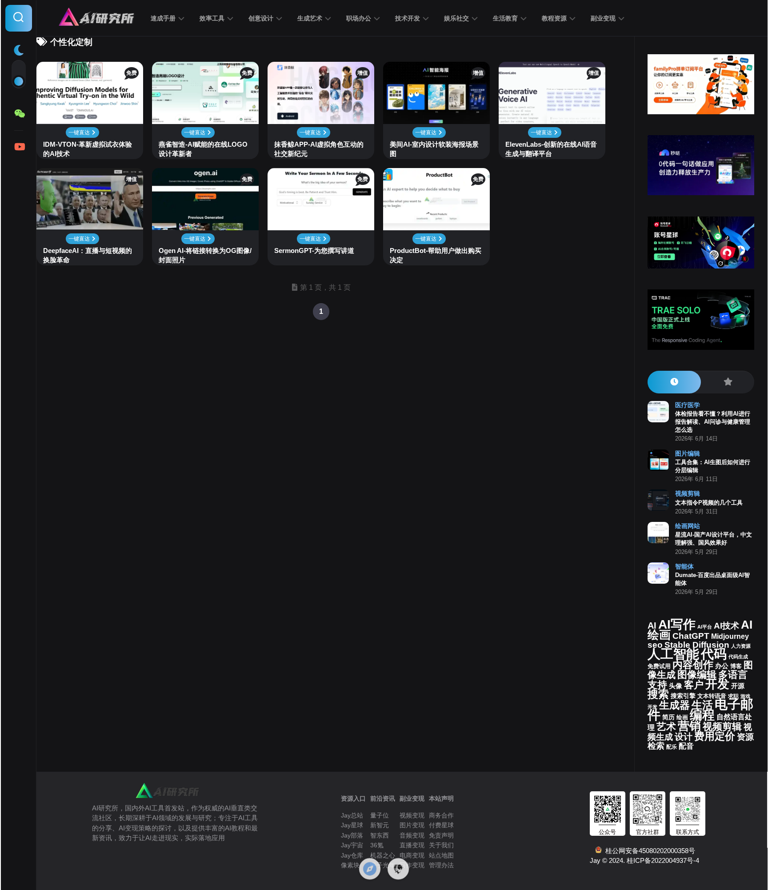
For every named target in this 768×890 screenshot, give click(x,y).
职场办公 (358, 18)
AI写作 (677, 624)
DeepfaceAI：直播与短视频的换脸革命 (87, 255)
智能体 (684, 566)
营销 (689, 726)
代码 (714, 653)
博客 (736, 666)
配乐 (671, 747)
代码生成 (738, 656)
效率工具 (212, 18)
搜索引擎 (683, 696)
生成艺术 (309, 18)
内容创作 (692, 664)
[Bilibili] (19, 146)
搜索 (658, 694)
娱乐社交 (456, 18)
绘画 (682, 717)
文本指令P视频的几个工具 (709, 502)
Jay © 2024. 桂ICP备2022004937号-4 (644, 860)
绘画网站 (687, 525)
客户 (694, 684)
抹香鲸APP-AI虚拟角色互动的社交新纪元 (319, 148)
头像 (675, 686)
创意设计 (260, 18)
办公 (721, 666)
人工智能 (673, 654)
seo (655, 644)
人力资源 (741, 646)
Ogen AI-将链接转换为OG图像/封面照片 (205, 255)
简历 (668, 717)
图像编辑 (696, 674)
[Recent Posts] (674, 382)
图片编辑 (687, 453)
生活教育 (505, 18)
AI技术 (726, 625)
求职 (733, 696)
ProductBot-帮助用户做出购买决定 (435, 255)
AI (652, 625)
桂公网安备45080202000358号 (648, 850)
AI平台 (704, 626)
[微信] (19, 113)
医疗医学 (687, 405)
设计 (683, 737)
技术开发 (407, 18)
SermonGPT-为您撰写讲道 (314, 250)
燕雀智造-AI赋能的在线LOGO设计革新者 (203, 148)
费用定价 (714, 736)
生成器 (674, 705)
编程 (702, 715)
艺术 (666, 726)
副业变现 (603, 18)
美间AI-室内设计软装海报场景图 (434, 148)
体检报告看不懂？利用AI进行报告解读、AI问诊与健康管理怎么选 (712, 421)
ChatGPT (690, 636)
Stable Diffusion (696, 644)
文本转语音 (711, 696)
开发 (717, 684)
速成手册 (163, 18)
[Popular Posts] (727, 382)
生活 (702, 705)
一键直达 (79, 132)
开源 (737, 686)
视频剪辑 (687, 493)
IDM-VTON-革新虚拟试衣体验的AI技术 (87, 148)
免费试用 (659, 666)
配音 (686, 746)
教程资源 (554, 18)
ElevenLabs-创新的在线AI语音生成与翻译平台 (551, 148)
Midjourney (730, 636)
